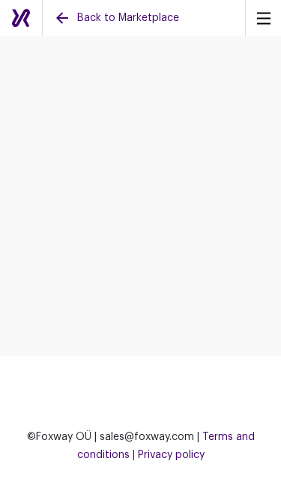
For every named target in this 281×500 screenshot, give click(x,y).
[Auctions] (21, 18)
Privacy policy (171, 455)
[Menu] (263, 18)
